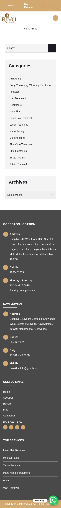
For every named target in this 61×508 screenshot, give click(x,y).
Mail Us (14, 363)
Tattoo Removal (18, 164)
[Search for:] (30, 48)
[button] (55, 18)
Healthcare (16, 105)
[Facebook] (5, 427)
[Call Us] (5, 267)
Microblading (17, 131)
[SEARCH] (52, 48)
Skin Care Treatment (21, 144)
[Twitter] (11, 427)
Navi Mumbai (28, 5)
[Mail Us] (5, 363)
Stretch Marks (17, 157)
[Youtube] (23, 427)
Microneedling (17, 138)
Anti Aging (15, 78)
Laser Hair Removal (21, 118)
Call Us (14, 267)
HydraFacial (16, 111)
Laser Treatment (19, 124)
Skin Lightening (18, 151)
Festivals (15, 91)
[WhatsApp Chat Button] (53, 500)
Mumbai (9, 5)
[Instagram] (17, 427)
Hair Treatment (18, 98)
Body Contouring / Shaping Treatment (30, 85)
